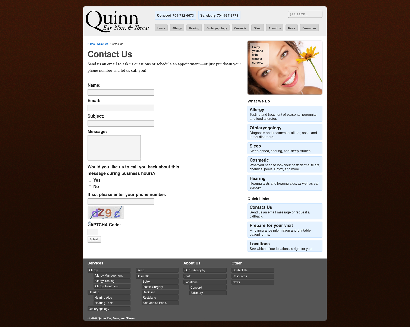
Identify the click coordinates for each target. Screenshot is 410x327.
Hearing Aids (103, 297)
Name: (94, 85)
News (291, 28)
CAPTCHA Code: (104, 224)
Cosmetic (240, 28)
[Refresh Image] (90, 222)
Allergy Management (109, 275)
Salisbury (196, 293)
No (96, 186)
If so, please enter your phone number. (127, 194)
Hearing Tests (104, 303)
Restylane (149, 297)
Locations (191, 282)
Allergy (177, 28)
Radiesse (149, 292)
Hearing (194, 28)
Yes (97, 180)
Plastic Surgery (153, 287)
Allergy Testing (104, 281)
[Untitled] (285, 67)
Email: (94, 100)
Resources (309, 28)
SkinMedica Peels (155, 303)
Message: (97, 131)
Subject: (96, 116)
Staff (187, 276)
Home (161, 28)
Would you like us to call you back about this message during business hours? (133, 170)
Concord (196, 287)
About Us (275, 28)
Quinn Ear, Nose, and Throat (116, 318)
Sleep (257, 28)
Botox (146, 281)
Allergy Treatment (107, 286)
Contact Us (240, 270)
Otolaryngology (216, 28)
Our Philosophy (194, 270)
